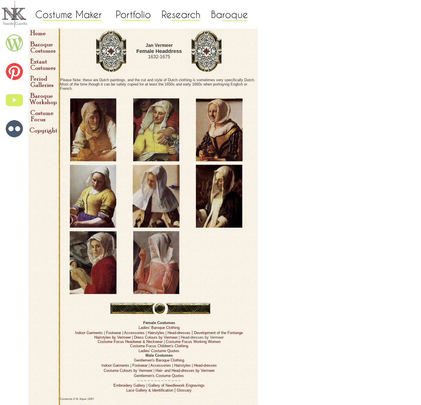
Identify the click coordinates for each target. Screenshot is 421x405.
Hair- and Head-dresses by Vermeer (185, 370)
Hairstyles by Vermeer (112, 337)
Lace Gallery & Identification (149, 390)
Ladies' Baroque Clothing (159, 327)
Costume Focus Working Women (193, 342)
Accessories (134, 333)
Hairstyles (156, 333)
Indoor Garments (89, 333)
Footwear (113, 333)
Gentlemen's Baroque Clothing (159, 360)
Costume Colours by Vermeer (128, 370)
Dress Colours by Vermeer (156, 337)
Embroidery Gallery (129, 385)
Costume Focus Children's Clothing (159, 346)
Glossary (184, 390)
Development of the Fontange (218, 333)
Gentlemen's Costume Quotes (159, 376)
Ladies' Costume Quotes (159, 351)
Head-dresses (179, 333)
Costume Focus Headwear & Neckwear (130, 342)
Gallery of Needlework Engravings (176, 385)
